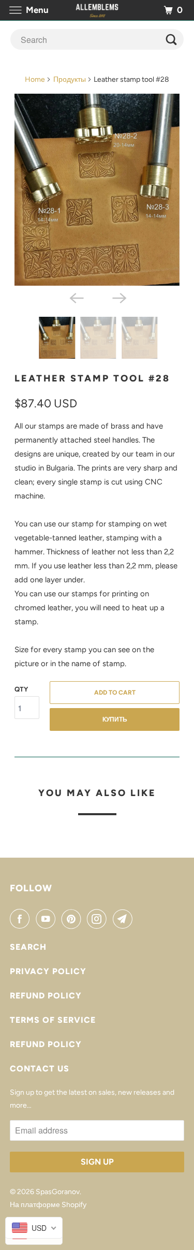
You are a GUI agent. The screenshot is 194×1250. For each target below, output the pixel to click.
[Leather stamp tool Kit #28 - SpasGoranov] (96, 190)
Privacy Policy (48, 971)
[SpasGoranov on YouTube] (47, 919)
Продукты (69, 79)
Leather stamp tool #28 (92, 378)
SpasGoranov (58, 1191)
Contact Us (39, 1068)
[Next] (118, 297)
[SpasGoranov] (97, 10)
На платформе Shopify (48, 1204)
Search (28, 947)
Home (35, 79)
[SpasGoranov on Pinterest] (73, 919)
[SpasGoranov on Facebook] (22, 919)
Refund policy (46, 996)
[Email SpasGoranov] (125, 919)
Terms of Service (53, 1020)
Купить (114, 719)
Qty (21, 689)
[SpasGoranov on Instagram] (99, 919)
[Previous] (75, 297)
